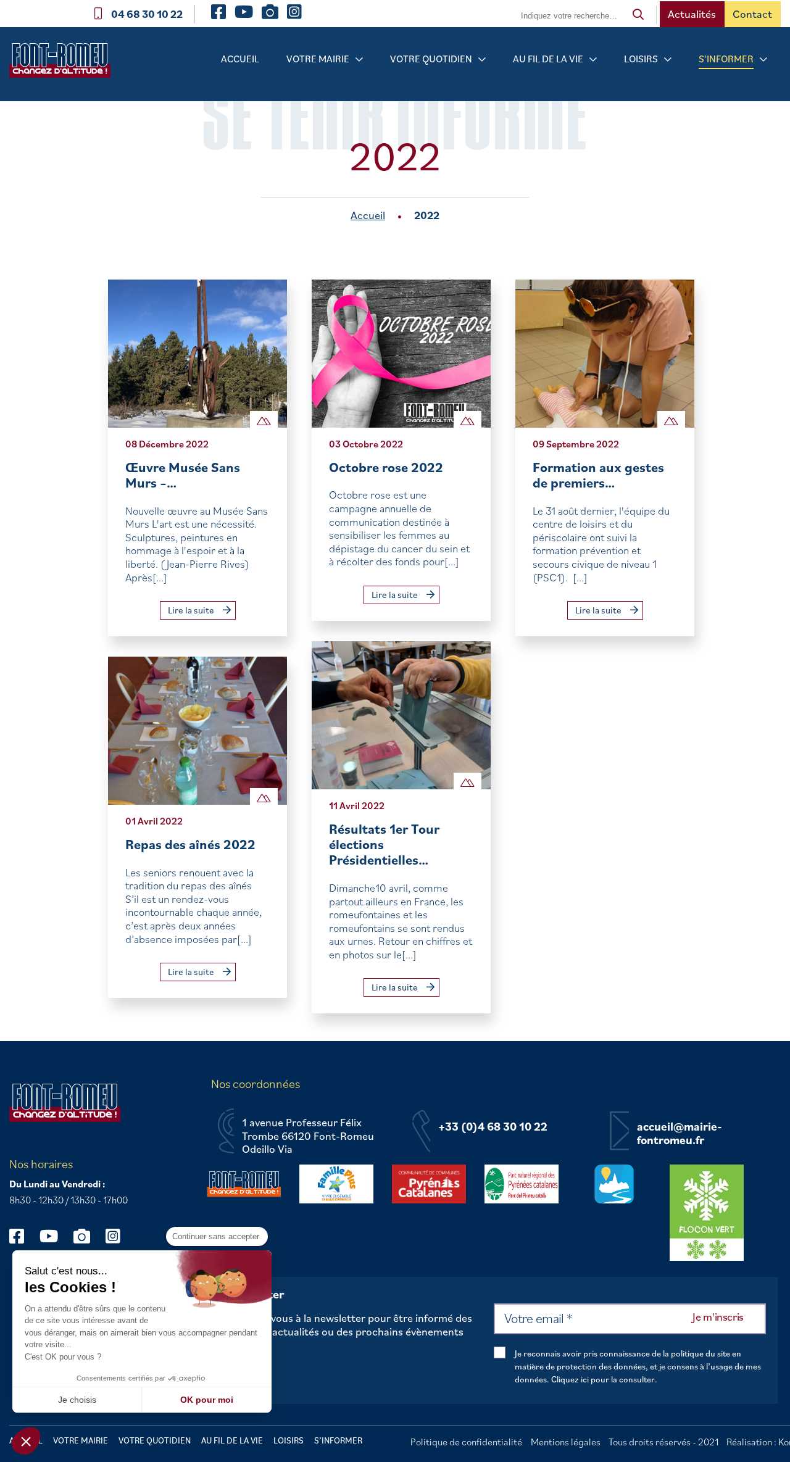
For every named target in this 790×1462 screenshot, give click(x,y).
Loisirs (641, 58)
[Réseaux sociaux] (22, 1235)
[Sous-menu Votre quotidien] (482, 59)
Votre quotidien (431, 58)
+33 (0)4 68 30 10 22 (492, 1127)
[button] (26, 1441)
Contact (752, 14)
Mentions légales (566, 1441)
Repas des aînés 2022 (190, 844)
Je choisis (77, 1400)
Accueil (240, 58)
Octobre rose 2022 (386, 467)
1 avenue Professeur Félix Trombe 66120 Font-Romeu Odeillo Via (308, 1136)
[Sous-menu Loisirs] (668, 59)
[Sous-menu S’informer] (763, 59)
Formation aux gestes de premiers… (598, 475)
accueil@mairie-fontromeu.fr (679, 1133)
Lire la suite (192, 610)
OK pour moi (206, 1400)
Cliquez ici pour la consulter (603, 1379)
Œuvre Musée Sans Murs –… (182, 475)
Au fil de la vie (548, 58)
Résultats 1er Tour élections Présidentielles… (384, 844)
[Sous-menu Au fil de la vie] (593, 59)
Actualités (692, 14)
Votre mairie (317, 58)
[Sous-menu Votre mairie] (359, 59)
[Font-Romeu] (64, 64)
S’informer (726, 58)
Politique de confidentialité (466, 1441)
